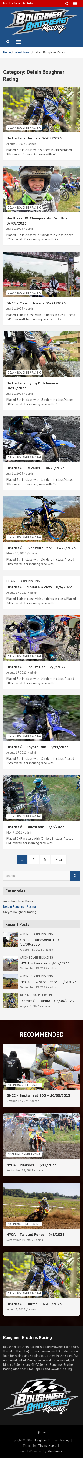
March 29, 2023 (16, 553)
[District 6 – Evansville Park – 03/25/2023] (41, 519)
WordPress (55, 1451)
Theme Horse (47, 1446)
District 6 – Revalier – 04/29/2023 (35, 467)
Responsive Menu (66, 3)
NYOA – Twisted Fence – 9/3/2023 (48, 981)
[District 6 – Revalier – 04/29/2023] (41, 439)
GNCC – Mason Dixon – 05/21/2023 (36, 303)
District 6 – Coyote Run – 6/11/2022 (37, 746)
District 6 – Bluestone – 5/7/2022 (35, 826)
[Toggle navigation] (18, 42)
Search (75, 876)
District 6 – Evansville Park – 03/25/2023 (41, 547)
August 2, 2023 (16, 144)
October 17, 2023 (31, 950)
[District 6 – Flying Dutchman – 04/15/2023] (41, 354)
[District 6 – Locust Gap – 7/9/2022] (41, 638)
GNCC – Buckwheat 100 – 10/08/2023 (41, 942)
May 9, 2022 (14, 832)
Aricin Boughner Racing (18, 901)
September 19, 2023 (33, 968)
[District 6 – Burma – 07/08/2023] (41, 110)
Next (59, 860)
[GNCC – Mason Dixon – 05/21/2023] (41, 274)
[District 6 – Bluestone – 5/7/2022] (41, 798)
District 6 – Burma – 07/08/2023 (34, 138)
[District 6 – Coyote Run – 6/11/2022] (41, 718)
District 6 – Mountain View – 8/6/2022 (39, 587)
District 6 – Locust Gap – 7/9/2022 (36, 666)
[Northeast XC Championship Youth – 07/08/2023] (41, 189)
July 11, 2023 (14, 228)
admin (32, 144)
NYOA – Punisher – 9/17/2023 (44, 963)
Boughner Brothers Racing (52, 1440)
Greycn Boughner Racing (19, 912)
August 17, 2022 (16, 593)
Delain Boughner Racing (24, 127)
